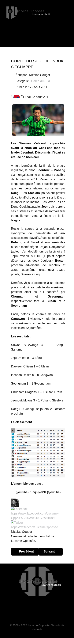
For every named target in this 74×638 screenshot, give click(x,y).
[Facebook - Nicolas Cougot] (38, 513)
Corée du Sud (40, 81)
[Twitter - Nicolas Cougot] (38, 524)
